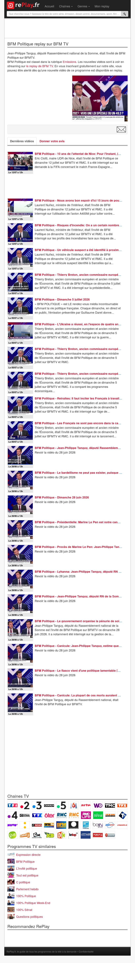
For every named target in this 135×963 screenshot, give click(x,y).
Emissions (69, 61)
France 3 (37, 805)
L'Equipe (122, 825)
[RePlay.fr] (24, 5)
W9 (98, 805)
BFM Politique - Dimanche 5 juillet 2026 (62, 299)
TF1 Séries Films (37, 815)
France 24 (86, 825)
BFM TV (49, 825)
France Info (25, 825)
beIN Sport (98, 825)
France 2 (25, 805)
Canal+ (49, 805)
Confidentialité (86, 951)
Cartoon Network (37, 835)
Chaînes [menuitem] (65, 6)
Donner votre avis (52, 141)
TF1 (12, 805)
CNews (37, 825)
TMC (110, 805)
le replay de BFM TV (39, 66)
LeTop (73, 835)
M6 (73, 805)
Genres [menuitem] (83, 6)
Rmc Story (74, 815)
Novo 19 (12, 825)
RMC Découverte (61, 815)
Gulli (12, 835)
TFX (122, 805)
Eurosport (110, 825)
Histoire (110, 835)
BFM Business (61, 825)
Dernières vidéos (22, 141)
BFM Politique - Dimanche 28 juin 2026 (62, 497)
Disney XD (49, 835)
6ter (49, 815)
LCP (86, 835)
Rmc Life (86, 815)
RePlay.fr (11, 951)
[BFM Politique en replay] (100, 98)
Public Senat (98, 835)
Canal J (25, 835)
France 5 (61, 805)
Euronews (73, 825)
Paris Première (110, 815)
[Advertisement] (67, 28)
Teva (98, 815)
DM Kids (61, 835)
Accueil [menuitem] (49, 6)
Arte (86, 805)
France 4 (12, 815)
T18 (122, 815)
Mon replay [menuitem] (102, 6)
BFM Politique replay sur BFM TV (37, 44)
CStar (25, 815)
